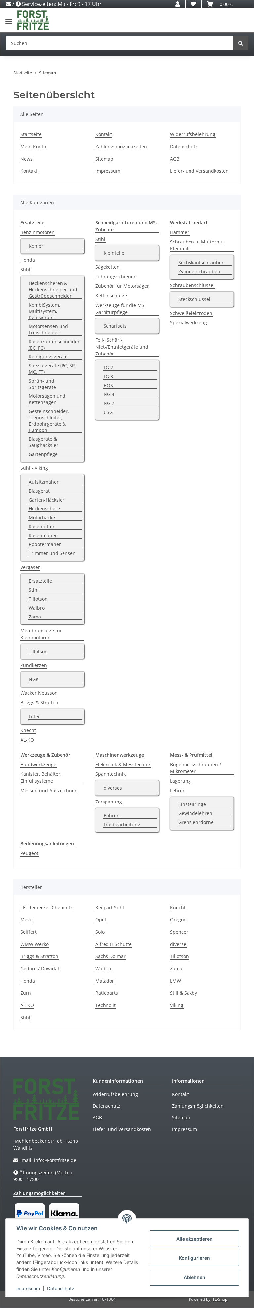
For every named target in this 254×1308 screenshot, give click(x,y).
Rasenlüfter (42, 526)
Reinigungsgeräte (48, 357)
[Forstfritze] (33, 20)
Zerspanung (108, 802)
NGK (34, 679)
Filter (34, 716)
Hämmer (179, 232)
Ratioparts (106, 993)
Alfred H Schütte (113, 944)
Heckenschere (44, 508)
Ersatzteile (40, 581)
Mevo (26, 919)
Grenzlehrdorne (196, 822)
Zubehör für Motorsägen (122, 286)
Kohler (36, 246)
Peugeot (29, 853)
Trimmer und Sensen (52, 553)
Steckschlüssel (194, 299)
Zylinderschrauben (199, 271)
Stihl (25, 269)
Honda (28, 260)
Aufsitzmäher (44, 482)
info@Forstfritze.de (55, 1160)
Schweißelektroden (191, 313)
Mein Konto (33, 146)
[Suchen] (240, 43)
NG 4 (109, 394)
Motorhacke (42, 517)
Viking (176, 1005)
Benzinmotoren (38, 232)
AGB (174, 159)
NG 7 (109, 403)
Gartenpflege (43, 454)
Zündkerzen (34, 665)
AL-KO (27, 740)
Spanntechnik (110, 774)
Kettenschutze (111, 295)
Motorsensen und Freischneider (48, 329)
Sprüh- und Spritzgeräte (42, 384)
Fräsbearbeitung (122, 824)
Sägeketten (107, 267)
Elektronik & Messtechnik (123, 764)
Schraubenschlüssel (192, 285)
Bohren (112, 815)
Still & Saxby (183, 993)
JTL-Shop (219, 1299)
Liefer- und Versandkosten (199, 171)
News (27, 159)
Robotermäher (45, 544)
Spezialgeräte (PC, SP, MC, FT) (52, 368)
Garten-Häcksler (46, 500)
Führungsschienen (116, 276)
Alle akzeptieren (194, 1239)
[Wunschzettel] (193, 4)
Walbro (37, 608)
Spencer (179, 932)
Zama (35, 617)
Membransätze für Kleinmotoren (41, 634)
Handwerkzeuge (38, 764)
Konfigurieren (194, 1258)
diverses (113, 788)
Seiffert (29, 932)
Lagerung (180, 781)
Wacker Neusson (39, 693)
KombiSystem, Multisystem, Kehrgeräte (44, 311)
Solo (100, 932)
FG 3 (108, 376)
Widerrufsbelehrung (192, 134)
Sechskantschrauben (201, 262)
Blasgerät (39, 491)
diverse (178, 944)
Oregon (178, 919)
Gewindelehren (195, 813)
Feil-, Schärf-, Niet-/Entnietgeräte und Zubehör (121, 347)
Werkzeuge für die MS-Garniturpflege (120, 308)
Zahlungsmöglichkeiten (121, 146)
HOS (108, 385)
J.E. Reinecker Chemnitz (47, 907)
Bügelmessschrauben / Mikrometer (195, 767)
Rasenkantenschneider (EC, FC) (54, 344)
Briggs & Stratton (39, 702)
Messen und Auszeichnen (49, 790)
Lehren (178, 790)
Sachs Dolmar (110, 956)
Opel (100, 919)
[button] (177, 4)
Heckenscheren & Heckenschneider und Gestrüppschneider (53, 289)
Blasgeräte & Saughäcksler (43, 442)
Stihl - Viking (34, 468)
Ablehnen (194, 1277)
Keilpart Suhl (109, 907)
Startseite (31, 134)
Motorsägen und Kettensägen (47, 399)
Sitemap (104, 159)
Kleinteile (114, 253)
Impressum (107, 171)
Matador (104, 981)
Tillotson (38, 599)
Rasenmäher (43, 535)
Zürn (26, 993)
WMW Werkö (35, 944)
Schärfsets (115, 326)
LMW (175, 981)
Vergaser (30, 567)
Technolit (105, 1005)
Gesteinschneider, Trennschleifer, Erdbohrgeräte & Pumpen (49, 420)
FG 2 (108, 367)
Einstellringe (192, 804)
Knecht (28, 730)
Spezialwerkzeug (188, 322)
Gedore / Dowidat (40, 968)
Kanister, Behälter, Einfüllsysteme (41, 777)
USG (108, 412)
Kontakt (29, 171)
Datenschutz (184, 146)
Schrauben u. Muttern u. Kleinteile (197, 245)
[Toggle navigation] (8, 19)
